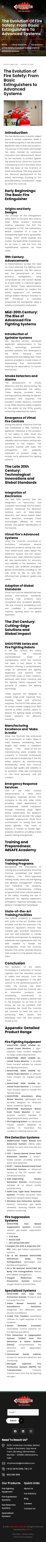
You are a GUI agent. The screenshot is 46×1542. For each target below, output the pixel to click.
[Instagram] (31, 1431)
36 (26, 1468)
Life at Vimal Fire (11, 64)
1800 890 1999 (13, 1474)
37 (31, 1468)
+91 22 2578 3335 (14, 1468)
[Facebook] (15, 1431)
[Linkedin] (23, 1431)
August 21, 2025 (26, 64)
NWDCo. (29, 1529)
